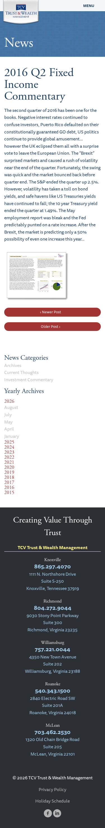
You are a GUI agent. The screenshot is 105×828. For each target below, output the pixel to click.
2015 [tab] (9, 492)
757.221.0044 (52, 649)
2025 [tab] (9, 442)
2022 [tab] (9, 457)
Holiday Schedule (52, 801)
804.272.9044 (52, 607)
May (8, 421)
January (11, 436)
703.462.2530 (52, 732)
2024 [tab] (9, 447)
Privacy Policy (52, 789)
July (8, 414)
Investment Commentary (28, 379)
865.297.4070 (52, 566)
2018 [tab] (9, 477)
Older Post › (50, 326)
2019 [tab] (9, 472)
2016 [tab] (9, 487)
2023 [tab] (9, 452)
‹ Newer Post (50, 312)
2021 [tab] (9, 462)
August (11, 407)
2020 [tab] (9, 467)
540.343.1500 (52, 690)
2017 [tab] (9, 482)
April (9, 428)
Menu (88, 5)
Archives (12, 365)
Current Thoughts (21, 372)
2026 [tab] (9, 401)
